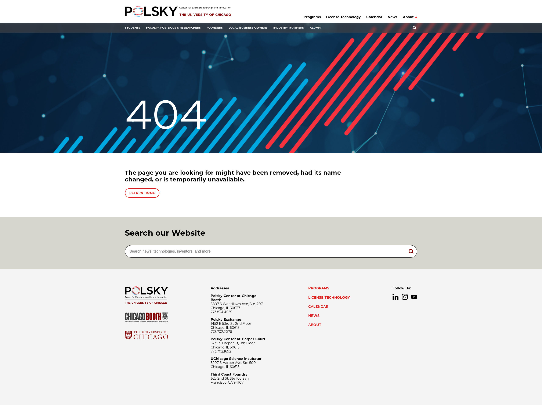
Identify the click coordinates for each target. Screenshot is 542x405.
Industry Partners (288, 27)
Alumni (315, 27)
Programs (312, 17)
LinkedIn (395, 297)
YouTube (414, 297)
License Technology (343, 17)
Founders (215, 27)
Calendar (374, 17)
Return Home (142, 193)
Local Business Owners (248, 27)
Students (132, 27)
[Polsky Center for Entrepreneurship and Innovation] (178, 11)
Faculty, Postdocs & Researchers (173, 27)
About (408, 17)
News (392, 17)
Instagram (405, 297)
